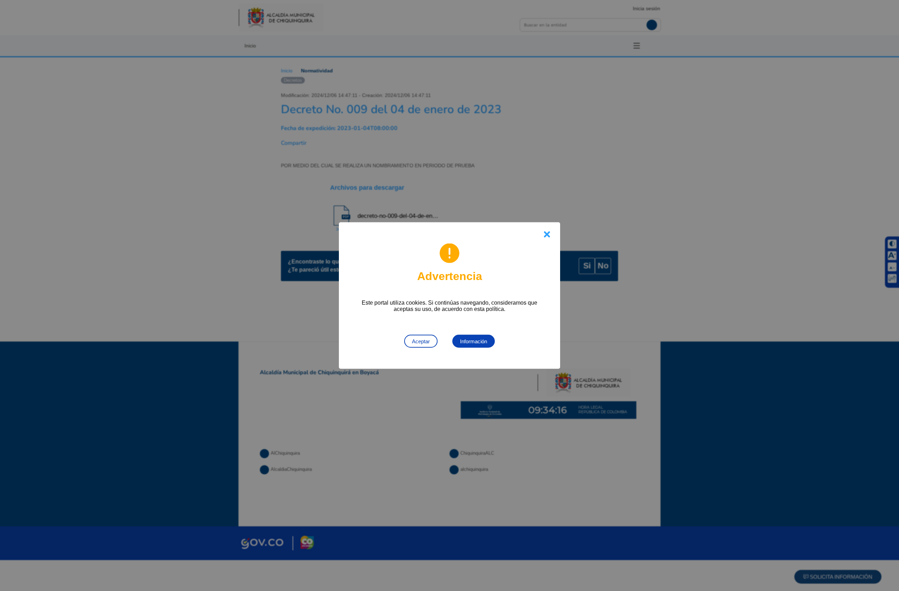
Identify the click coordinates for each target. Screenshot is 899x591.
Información (473, 341)
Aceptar (421, 341)
